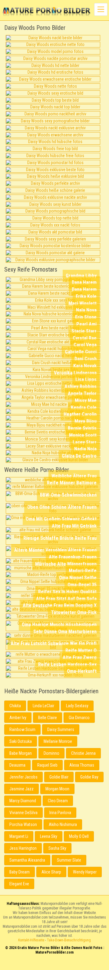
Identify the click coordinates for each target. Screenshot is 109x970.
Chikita (15, 705)
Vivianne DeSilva (23, 812)
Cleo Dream (58, 800)
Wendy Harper (85, 872)
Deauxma (17, 765)
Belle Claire (47, 717)
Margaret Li (18, 836)
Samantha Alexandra (27, 860)
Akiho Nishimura (63, 824)
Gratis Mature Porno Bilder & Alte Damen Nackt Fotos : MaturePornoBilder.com (54, 964)
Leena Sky (48, 836)
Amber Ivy (17, 717)
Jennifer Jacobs (23, 777)
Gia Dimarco (79, 717)
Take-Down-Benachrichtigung (69, 940)
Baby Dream (19, 872)
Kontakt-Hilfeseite (31, 940)
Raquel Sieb (47, 765)
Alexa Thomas (81, 765)
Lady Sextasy (77, 705)
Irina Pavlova (60, 812)
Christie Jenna (83, 753)
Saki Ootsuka (20, 741)
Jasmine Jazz (21, 788)
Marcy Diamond (22, 800)
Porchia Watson (23, 824)
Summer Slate (69, 860)
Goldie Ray (89, 777)
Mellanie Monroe (58, 741)
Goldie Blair (58, 777)
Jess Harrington (23, 848)
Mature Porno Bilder (46, 12)
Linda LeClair (43, 705)
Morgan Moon (57, 788)
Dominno (51, 753)
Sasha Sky (57, 848)
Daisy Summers (60, 729)
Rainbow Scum (22, 729)
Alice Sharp (51, 872)
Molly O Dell (79, 836)
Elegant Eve (19, 883)
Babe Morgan (20, 753)
